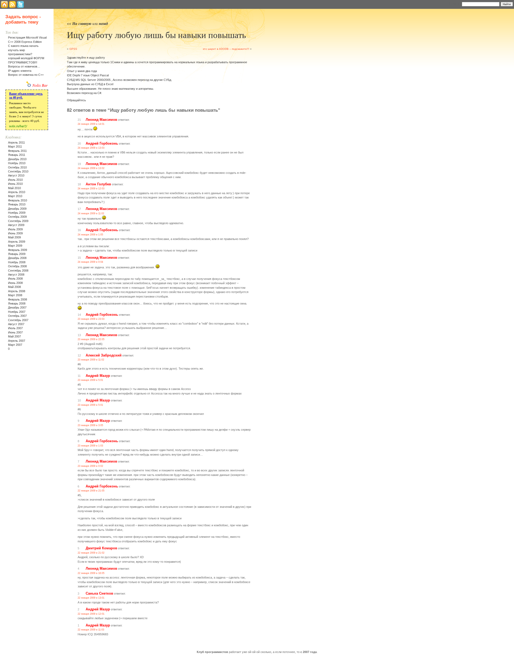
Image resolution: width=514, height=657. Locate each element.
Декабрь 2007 (17, 307)
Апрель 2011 (16, 142)
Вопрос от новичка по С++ (26, 74)
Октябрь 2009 (17, 216)
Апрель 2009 (16, 241)
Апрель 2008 (16, 291)
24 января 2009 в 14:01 (91, 124)
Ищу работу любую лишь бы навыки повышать (156, 34)
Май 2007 (14, 336)
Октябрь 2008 (17, 266)
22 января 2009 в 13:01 (91, 597)
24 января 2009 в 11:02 (91, 213)
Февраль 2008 (17, 299)
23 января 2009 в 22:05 (91, 339)
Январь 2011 (16, 154)
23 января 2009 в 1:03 (90, 445)
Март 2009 (15, 245)
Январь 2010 (16, 204)
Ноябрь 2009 (16, 212)
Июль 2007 (15, 328)
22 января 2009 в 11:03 (91, 629)
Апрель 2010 (16, 192)
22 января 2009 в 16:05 (91, 573)
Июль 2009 (15, 229)
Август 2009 (16, 225)
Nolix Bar (40, 85)
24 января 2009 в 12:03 (91, 188)
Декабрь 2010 (17, 159)
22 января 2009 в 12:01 (91, 614)
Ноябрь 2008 (16, 262)
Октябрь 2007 (17, 315)
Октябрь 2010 (17, 167)
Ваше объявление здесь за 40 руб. (26, 95)
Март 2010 (15, 196)
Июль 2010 (15, 179)
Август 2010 (16, 175)
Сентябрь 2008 (18, 270)
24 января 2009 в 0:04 (90, 262)
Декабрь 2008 (17, 258)
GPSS (73, 48)
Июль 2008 (15, 278)
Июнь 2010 (15, 183)
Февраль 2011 (17, 150)
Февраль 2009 (17, 249)
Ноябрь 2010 (16, 163)
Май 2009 (14, 237)
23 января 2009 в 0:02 (90, 466)
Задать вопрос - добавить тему (23, 19)
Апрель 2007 (16, 340)
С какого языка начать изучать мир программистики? (23, 50)
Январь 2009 (16, 254)
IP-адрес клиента (19, 70)
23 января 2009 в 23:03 (91, 319)
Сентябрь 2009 (18, 221)
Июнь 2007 (15, 332)
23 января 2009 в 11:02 (91, 359)
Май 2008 (14, 286)
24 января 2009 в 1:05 (90, 234)
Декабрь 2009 (17, 208)
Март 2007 (15, 344)
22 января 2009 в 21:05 (91, 490)
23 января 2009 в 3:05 (90, 425)
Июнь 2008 (15, 282)
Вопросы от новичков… (24, 66)
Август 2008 (16, 274)
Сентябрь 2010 (18, 171)
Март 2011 (15, 146)
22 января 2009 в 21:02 (91, 552)
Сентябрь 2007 (18, 320)
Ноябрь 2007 (16, 311)
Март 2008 (15, 295)
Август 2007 (16, 324)
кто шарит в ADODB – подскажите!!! (226, 48)
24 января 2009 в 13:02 (91, 168)
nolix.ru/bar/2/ (18, 126)
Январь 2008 (16, 303)
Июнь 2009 (15, 233)
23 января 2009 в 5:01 (90, 380)
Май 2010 (14, 188)
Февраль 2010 (17, 200)
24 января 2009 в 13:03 (91, 148)
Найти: (455, 4)
